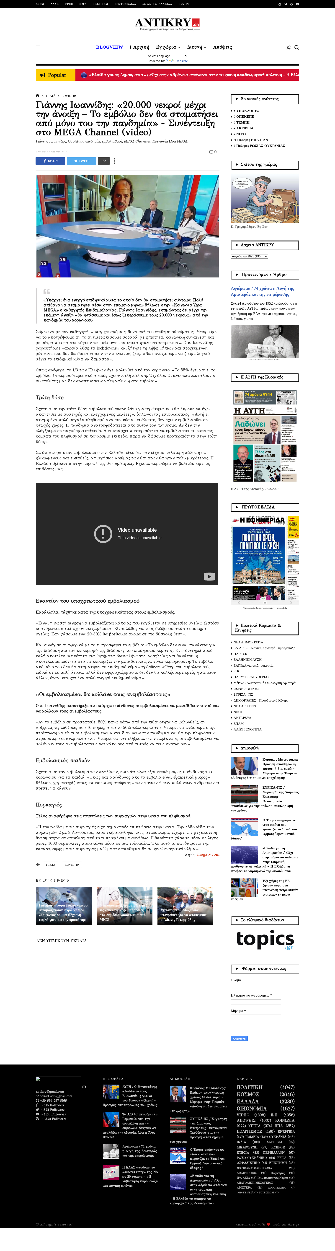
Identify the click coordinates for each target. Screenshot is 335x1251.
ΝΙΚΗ (238, 712)
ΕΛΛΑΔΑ (248, 1102)
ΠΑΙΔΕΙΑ (252, 1137)
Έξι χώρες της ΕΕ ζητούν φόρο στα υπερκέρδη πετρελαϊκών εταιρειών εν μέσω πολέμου (264, 889)
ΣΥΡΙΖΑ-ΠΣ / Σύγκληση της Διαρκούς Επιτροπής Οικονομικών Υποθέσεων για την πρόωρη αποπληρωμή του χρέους (265, 798)
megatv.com (208, 854)
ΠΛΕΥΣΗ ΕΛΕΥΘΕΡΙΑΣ (252, 677)
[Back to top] (323, 1240)
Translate (181, 61)
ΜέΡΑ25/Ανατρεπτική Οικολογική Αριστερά (265, 683)
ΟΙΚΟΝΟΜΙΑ (252, 1109)
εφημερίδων (269, 608)
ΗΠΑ (279, 1126)
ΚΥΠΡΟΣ (278, 1147)
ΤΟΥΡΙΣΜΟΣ (266, 1192)
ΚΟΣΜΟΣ (248, 1095)
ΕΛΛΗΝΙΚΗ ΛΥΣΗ (248, 659)
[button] (288, 47)
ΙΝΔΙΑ (241, 1142)
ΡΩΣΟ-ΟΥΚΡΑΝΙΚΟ (252, 1158)
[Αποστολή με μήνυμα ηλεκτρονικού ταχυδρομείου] (104, 161)
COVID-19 (69, 96)
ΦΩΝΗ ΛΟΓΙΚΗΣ (246, 689)
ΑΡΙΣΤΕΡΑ (244, 1187)
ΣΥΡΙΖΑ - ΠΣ (243, 694)
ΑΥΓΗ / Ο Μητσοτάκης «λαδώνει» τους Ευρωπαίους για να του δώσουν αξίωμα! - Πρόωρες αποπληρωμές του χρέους (130, 1096)
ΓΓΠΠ (69, 4)
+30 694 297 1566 (53, 1101)
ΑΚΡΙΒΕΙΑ (274, 1142)
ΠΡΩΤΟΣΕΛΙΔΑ (125, 4)
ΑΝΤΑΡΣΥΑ (242, 718)
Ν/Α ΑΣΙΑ (243, 1177)
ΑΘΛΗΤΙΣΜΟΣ (247, 1173)
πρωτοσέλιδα (252, 608)
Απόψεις (222, 47)
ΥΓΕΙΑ (50, 96)
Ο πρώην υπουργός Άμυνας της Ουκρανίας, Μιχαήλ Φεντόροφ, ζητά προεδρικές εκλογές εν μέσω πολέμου (187, 74)
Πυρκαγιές (278, 1173)
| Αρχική (139, 47)
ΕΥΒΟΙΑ (243, 1153)
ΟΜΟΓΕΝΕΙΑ (245, 1192)
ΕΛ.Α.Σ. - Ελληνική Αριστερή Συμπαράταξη (264, 648)
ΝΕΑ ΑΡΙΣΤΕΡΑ (245, 706)
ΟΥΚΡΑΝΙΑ (277, 1137)
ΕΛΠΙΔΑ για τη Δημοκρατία (253, 665)
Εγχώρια (166, 47)
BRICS (281, 1158)
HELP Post (100, 4)
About (40, 4)
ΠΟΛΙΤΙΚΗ (250, 1087)
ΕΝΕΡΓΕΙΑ (286, 1132)
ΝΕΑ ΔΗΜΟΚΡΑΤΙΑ (248, 642)
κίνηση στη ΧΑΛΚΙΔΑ (157, 4)
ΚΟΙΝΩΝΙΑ (285, 1120)
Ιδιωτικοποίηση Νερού (273, 1177)
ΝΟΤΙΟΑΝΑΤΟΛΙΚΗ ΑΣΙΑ (254, 1168)
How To (184, 4)
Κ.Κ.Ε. (238, 671)
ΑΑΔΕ (55, 4)
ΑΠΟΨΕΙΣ (246, 1120)
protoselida (282, 608)
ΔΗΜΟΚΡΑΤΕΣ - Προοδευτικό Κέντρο (261, 700)
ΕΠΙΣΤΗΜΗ (278, 1163)
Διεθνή (194, 47)
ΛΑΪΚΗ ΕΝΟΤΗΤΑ (248, 729)
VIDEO (243, 1115)
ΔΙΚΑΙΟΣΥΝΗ (247, 1147)
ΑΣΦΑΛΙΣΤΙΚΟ (248, 1163)
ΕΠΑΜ (239, 723)
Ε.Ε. (274, 1115)
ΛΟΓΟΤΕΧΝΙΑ (277, 1187)
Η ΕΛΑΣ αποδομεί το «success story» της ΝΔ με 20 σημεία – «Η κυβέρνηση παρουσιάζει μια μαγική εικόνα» (130, 1177)
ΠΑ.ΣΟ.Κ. (241, 654)
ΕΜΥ (82, 4)
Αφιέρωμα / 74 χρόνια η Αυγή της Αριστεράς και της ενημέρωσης (139, 1151)
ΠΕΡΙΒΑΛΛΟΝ (274, 1153)
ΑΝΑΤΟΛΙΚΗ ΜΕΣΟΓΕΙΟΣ (255, 1182)
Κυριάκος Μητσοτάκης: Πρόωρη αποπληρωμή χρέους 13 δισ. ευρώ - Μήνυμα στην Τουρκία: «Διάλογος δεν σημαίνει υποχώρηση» (264, 768)
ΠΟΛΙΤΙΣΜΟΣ (249, 1131)
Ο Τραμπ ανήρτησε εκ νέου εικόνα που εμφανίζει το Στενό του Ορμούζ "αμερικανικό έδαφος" (264, 829)
